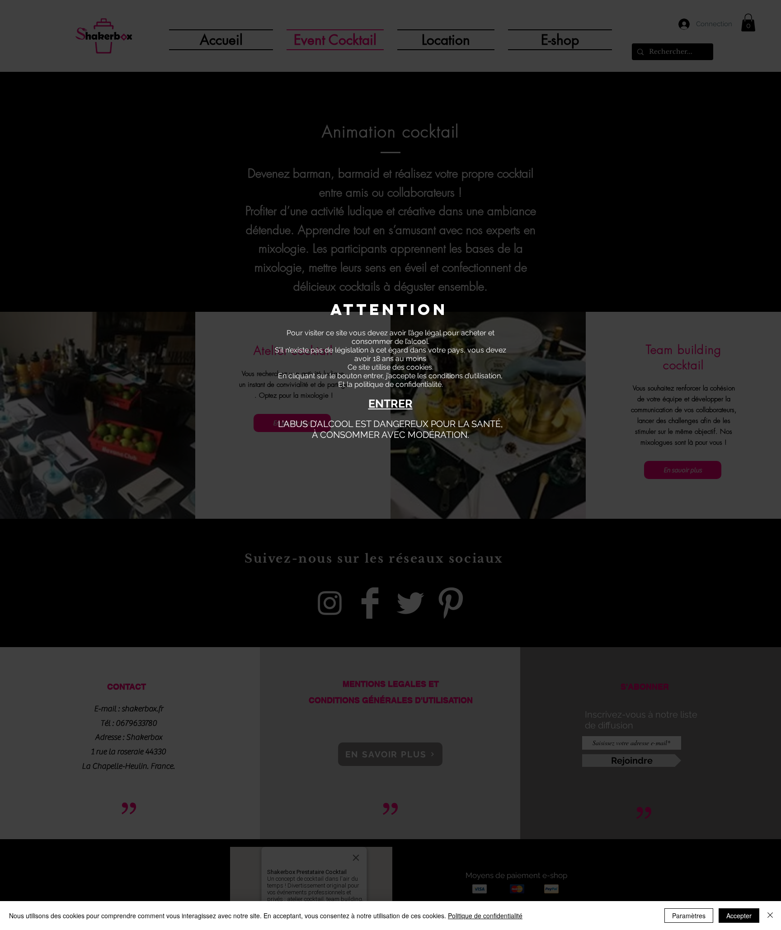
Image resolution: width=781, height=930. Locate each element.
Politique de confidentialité (485, 915)
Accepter (739, 915)
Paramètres (689, 915)
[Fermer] (770, 915)
